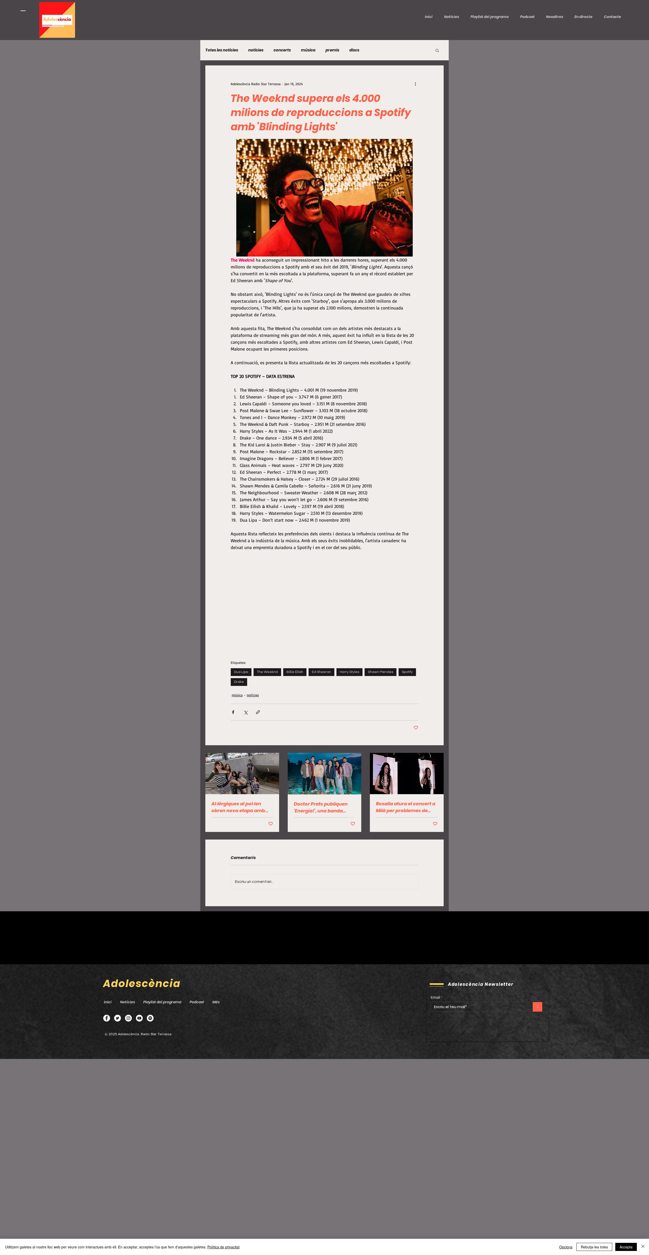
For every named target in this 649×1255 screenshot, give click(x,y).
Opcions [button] (565, 1246)
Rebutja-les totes (594, 1246)
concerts (282, 50)
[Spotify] (150, 1018)
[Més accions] (415, 84)
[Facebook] (106, 1018)
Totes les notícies (221, 50)
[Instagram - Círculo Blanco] (128, 1018)
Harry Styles (349, 672)
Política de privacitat (223, 1246)
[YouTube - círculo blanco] (139, 1018)
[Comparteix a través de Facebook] (233, 712)
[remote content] (324, 198)
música (308, 50)
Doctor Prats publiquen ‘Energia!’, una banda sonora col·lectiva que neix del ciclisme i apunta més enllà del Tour (323, 807)
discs (354, 50)
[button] (529, 16)
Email (435, 997)
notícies (255, 50)
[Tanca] (643, 1247)
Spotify (407, 672)
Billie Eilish (294, 672)
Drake (239, 682)
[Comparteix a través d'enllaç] (258, 712)
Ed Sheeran (321, 672)
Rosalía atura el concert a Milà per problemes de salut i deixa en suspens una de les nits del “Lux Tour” (405, 807)
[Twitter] (117, 1018)
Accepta (626, 1246)
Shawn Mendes (380, 672)
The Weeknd (267, 672)
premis (332, 50)
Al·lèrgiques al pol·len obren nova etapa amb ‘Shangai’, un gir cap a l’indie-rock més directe (239, 807)
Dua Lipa (241, 672)
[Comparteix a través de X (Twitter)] (245, 712)
